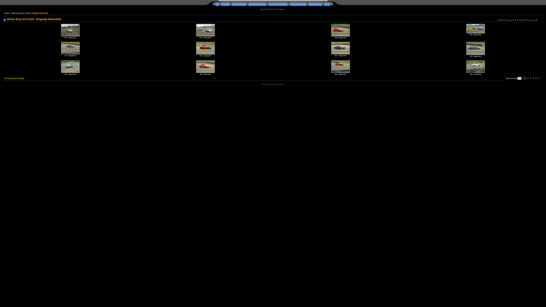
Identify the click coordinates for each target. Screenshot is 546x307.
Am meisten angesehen (278, 4)
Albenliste (225, 4)
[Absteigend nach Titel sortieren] (503, 19)
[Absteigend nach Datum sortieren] (526, 19)
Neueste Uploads (239, 4)
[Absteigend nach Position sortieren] (536, 19)
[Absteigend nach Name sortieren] (515, 19)
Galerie (7, 13)
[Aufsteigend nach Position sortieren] (534, 19)
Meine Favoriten (315, 4)
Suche (327, 4)
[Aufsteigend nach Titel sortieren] (501, 19)
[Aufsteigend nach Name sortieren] (513, 19)
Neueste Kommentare (257, 4)
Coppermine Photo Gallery (277, 84)
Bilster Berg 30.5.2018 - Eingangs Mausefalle (30, 13)
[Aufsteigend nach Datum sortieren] (524, 19)
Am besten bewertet (298, 4)
